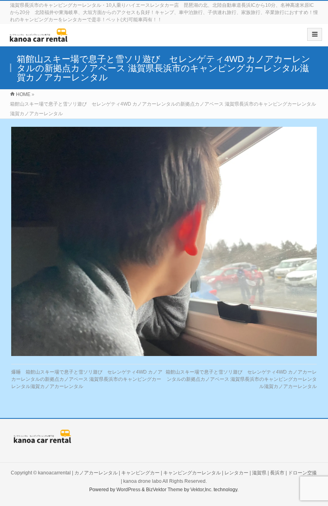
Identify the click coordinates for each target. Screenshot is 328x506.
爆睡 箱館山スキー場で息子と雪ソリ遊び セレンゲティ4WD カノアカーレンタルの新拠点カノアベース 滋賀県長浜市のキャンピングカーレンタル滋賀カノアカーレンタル (86, 379)
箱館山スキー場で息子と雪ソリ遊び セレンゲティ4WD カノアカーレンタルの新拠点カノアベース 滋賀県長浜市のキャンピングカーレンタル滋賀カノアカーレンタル (241, 379)
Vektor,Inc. (201, 489)
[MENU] (314, 34)
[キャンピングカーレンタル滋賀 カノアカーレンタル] (38, 37)
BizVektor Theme (164, 489)
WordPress (128, 489)
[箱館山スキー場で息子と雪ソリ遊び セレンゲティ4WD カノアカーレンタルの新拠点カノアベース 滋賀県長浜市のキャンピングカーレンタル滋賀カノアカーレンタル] (163, 241)
